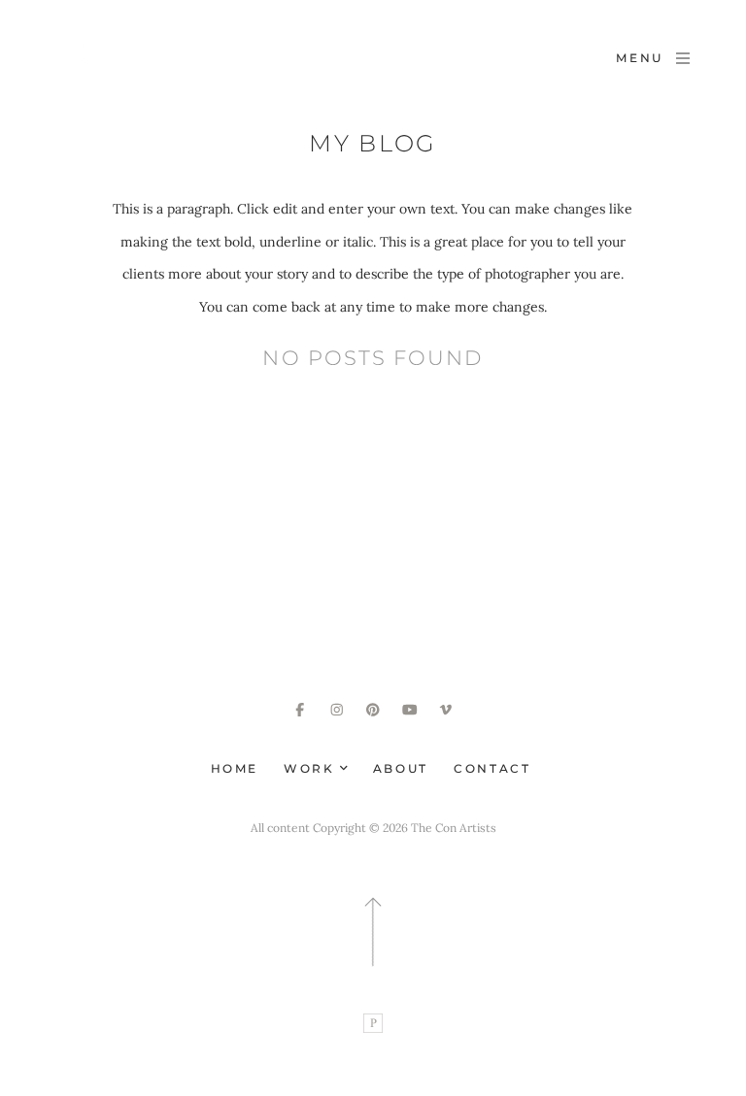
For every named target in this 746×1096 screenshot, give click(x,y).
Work (312, 768)
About (400, 768)
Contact (492, 768)
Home (235, 768)
